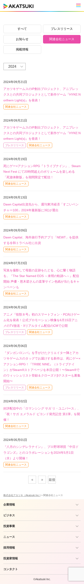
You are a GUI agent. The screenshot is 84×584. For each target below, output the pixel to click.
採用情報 (9, 547)
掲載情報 (22, 49)
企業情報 (9, 504)
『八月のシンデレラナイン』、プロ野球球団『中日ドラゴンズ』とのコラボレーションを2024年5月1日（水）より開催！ (41, 452)
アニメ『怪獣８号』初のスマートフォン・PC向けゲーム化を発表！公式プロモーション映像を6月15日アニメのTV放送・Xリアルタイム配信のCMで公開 (41, 320)
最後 (52, 480)
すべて (22, 29)
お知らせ (22, 39)
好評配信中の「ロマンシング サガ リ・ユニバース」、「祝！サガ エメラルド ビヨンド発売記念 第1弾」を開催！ (41, 414)
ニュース (9, 536)
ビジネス (9, 515)
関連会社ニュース (61, 39)
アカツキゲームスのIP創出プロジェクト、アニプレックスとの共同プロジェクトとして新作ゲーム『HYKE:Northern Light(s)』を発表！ (42, 94)
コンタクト (10, 569)
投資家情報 (10, 558)
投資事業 (9, 526)
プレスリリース (62, 29)
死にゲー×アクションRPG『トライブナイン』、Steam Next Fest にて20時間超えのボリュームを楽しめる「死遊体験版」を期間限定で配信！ (42, 171)
